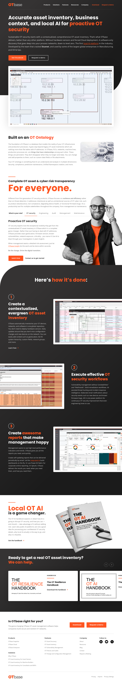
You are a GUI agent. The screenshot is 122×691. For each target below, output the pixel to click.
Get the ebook (17, 57)
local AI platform (91, 43)
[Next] (112, 565)
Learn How (16, 258)
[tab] (31, 213)
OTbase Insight (14, 246)
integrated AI (35, 460)
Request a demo (38, 57)
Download (77, 625)
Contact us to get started (34, 258)
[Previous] (106, 565)
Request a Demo (96, 625)
